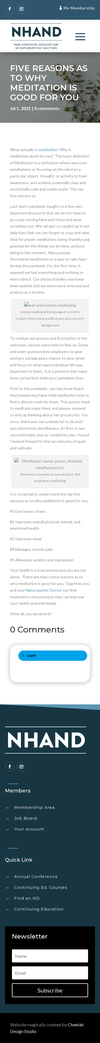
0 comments (46, 108)
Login (31, 655)
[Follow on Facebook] (9, 9)
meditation (47, 149)
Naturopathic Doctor (44, 590)
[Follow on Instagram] (21, 9)
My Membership (79, 8)
